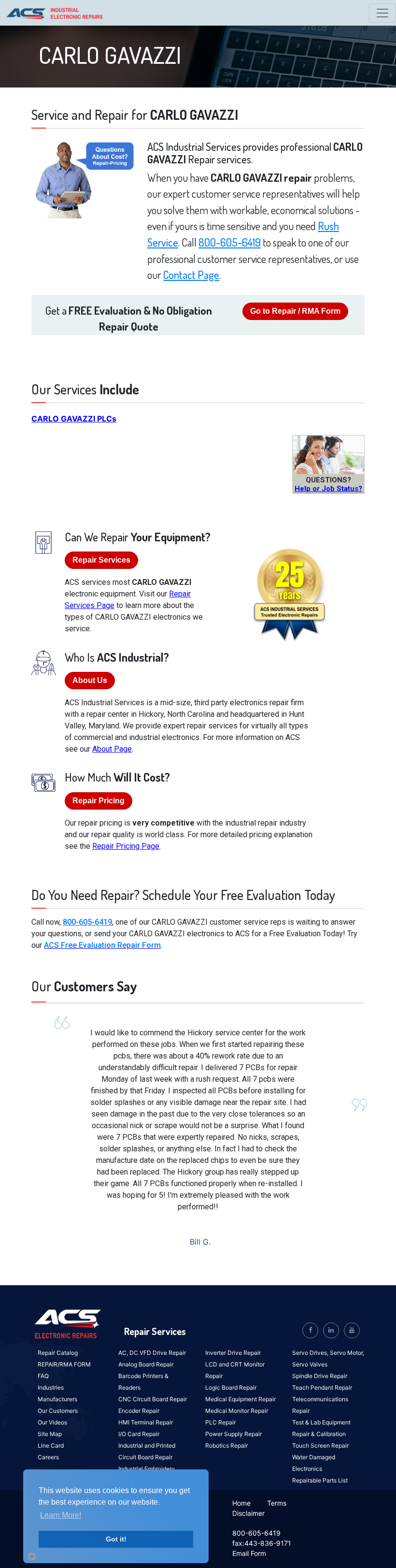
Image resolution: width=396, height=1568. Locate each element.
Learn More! (60, 1515)
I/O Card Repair (138, 1433)
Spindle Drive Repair (319, 1375)
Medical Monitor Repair (236, 1410)
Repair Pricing (98, 801)
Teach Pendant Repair (322, 1387)
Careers (48, 1457)
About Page (112, 749)
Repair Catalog (58, 1352)
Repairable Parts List (320, 1480)
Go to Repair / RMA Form (295, 311)
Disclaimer (248, 1513)
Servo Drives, (311, 1352)
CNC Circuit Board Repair (152, 1399)
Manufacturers (57, 1399)
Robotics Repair (226, 1445)
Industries (51, 1387)
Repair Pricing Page (125, 846)
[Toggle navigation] (382, 13)
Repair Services (101, 560)
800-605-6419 (229, 242)
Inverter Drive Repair (233, 1352)
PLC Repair (220, 1422)
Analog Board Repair (145, 1364)
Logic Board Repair (230, 1387)
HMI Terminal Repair (145, 1422)
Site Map (50, 1433)
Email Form (249, 1553)
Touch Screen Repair (320, 1445)
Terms (276, 1503)
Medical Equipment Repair (240, 1399)
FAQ (43, 1375)
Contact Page (191, 274)
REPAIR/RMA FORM (64, 1364)
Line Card (51, 1445)
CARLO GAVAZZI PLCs (73, 418)
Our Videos (52, 1422)
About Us (89, 680)
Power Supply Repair (233, 1433)
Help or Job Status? (328, 488)
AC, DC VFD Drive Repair (152, 1352)
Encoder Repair (138, 1410)
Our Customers (58, 1410)
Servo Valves (309, 1364)
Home (241, 1503)
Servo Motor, (347, 1352)
